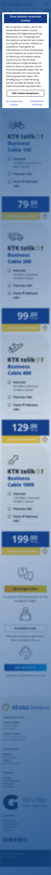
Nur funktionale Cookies (14, 103)
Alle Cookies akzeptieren (25, 93)
